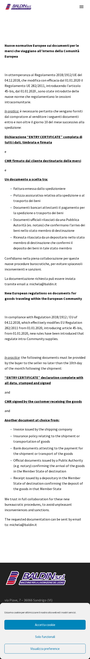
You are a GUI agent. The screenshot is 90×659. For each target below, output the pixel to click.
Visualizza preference (45, 649)
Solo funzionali (45, 637)
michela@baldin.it (43, 284)
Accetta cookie (45, 625)
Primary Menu (81, 6)
